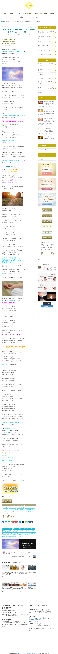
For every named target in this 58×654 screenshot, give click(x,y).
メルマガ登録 (35, 17)
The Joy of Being (42, 74)
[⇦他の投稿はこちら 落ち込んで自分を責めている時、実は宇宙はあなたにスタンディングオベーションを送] (42, 277)
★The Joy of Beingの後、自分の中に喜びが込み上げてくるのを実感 (46, 112)
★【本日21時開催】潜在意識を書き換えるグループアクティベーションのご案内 (46, 104)
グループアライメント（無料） (45, 78)
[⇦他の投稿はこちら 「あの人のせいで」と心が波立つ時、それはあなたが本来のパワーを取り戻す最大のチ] (51, 287)
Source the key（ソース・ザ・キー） (46, 46)
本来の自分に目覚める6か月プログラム (13, 51)
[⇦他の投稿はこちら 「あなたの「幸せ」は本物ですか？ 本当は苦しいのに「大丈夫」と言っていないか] (42, 287)
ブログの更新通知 (20, 509)
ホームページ (12, 508)
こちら (7, 63)
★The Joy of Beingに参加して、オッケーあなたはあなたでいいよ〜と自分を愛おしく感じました (46, 121)
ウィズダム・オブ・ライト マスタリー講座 (46, 64)
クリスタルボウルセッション (45, 54)
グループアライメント (13, 300)
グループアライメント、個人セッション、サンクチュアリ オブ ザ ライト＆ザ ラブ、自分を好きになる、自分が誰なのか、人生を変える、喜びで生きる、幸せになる (19, 534)
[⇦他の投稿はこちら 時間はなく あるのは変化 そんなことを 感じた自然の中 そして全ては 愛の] (42, 296)
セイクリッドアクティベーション (46, 50)
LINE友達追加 (20, 508)
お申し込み (5, 508)
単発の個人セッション (10, 428)
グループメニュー (27, 13)
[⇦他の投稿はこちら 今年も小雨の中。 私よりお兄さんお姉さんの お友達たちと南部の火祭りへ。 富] (51, 296)
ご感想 (21, 17)
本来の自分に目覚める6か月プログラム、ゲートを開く (13, 536)
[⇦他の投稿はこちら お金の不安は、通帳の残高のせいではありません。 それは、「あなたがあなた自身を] (51, 277)
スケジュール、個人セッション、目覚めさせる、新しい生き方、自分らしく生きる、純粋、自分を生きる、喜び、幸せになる (19, 531)
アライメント (5, 364)
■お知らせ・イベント (7, 528)
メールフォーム (33, 626)
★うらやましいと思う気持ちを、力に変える (49, 138)
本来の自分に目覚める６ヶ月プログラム (21, 528)
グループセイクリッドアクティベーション (46, 82)
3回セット (6, 432)
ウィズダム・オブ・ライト (44, 41)
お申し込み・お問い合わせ (40, 13)
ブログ (27, 17)
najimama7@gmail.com (35, 619)
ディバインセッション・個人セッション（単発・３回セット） (46, 32)
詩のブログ (9, 513)
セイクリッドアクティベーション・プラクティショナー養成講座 (46, 88)
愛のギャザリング (42, 92)
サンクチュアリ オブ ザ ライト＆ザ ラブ (15, 511)
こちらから (36, 623)
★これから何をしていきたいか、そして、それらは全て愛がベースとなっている (46, 131)
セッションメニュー (15, 13)
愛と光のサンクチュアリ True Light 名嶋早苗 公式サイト (28, 653)
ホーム (5, 13)
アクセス (52, 13)
